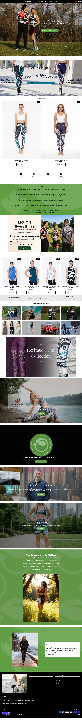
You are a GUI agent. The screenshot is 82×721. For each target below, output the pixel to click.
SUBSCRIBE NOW (53, 30)
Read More (70, 650)
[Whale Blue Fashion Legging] (60, 130)
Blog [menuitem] (54, 8)
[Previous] (4, 275)
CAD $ (79, 1)
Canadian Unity (50, 645)
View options (21, 164)
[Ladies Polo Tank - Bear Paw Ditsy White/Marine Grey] (51, 271)
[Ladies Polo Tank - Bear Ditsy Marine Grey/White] (12, 271)
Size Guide (57, 680)
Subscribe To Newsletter (60, 683)
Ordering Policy (58, 679)
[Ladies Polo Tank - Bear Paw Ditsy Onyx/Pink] (31, 271)
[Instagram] (4, 709)
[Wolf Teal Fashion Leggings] (21, 130)
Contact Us (31, 679)
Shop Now (41, 528)
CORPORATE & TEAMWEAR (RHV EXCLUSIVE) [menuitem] (39, 8)
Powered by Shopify (17, 714)
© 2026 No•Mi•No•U (6, 714)
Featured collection (41, 98)
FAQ (56, 682)
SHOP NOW (44, 30)
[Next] (77, 275)
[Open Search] (75, 7)
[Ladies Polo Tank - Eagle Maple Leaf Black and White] (70, 271)
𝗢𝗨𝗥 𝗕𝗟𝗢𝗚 (41, 630)
